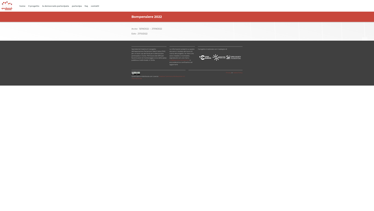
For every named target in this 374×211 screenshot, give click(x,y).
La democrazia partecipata (55, 6)
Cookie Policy (238, 73)
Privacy (228, 73)
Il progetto (33, 6)
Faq (86, 6)
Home (22, 6)
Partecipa (77, 6)
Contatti (95, 6)
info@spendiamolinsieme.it (179, 60)
